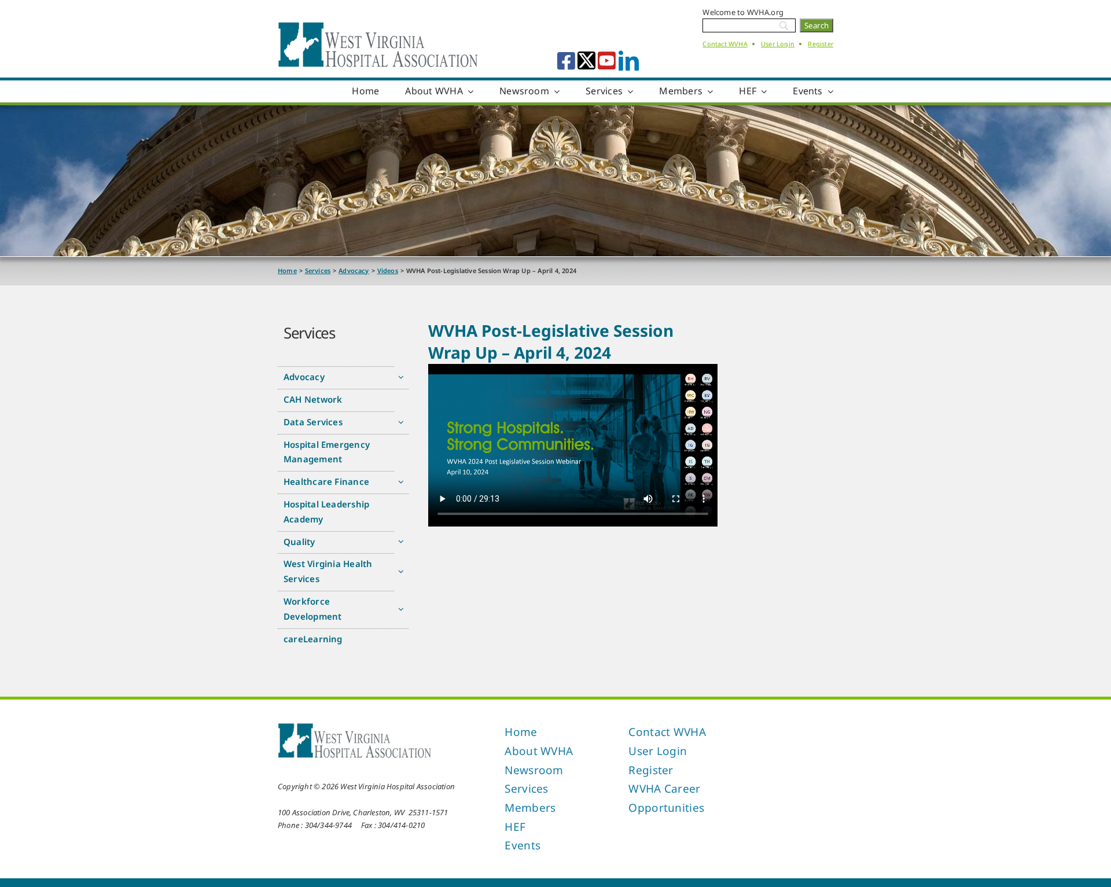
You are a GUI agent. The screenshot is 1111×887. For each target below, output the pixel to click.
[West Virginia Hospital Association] (355, 726)
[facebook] (566, 60)
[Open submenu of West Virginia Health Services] (401, 571)
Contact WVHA (724, 43)
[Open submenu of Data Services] (401, 422)
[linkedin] (629, 60)
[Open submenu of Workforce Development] (401, 609)
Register (820, 43)
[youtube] (607, 60)
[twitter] (586, 60)
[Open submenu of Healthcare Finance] (401, 481)
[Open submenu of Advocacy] (401, 377)
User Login (777, 43)
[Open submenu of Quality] (401, 542)
